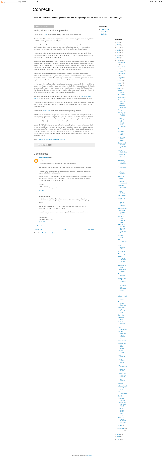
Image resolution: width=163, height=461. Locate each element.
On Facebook (105, 29)
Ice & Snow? (122, 251)
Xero (45, 35)
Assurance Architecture (122, 187)
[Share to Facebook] (49, 145)
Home (65, 230)
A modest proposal (121, 399)
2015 (118, 42)
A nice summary (121, 380)
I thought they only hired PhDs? (122, 404)
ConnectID (43, 9)
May (119, 85)
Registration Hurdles (121, 370)
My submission (122, 365)
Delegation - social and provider (122, 375)
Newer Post (38, 230)
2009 (118, 58)
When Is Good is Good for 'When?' (122, 387)
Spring (120, 110)
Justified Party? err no (122, 323)
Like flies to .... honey (122, 221)
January (121, 431)
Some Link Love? (121, 217)
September (121, 73)
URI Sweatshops (122, 167)
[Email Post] (38, 144)
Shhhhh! (120, 396)
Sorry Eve (121, 315)
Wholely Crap (122, 195)
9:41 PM (41, 190)
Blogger (89, 455)
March (120, 425)
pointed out (46, 111)
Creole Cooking (121, 192)
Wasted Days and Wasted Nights (122, 346)
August (120, 78)
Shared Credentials (122, 151)
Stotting (120, 179)
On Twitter (104, 34)
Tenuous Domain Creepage (122, 303)
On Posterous (105, 32)
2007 (118, 434)
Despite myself (121, 351)
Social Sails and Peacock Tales (121, 310)
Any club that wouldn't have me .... (122, 114)
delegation (41, 139)
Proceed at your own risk (121, 156)
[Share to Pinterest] (51, 145)
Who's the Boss (121, 318)
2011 (118, 52)
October (121, 71)
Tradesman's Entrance (122, 274)
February (121, 428)
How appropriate (122, 328)
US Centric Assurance (122, 106)
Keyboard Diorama (121, 172)
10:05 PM (42, 222)
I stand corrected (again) (121, 360)
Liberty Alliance (54, 139)
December (121, 62)
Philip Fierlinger (44, 157)
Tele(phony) (121, 254)
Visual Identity (122, 97)
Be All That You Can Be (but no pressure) (122, 420)
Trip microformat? (122, 241)
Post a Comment (42, 226)
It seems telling (120, 236)
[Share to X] (47, 145)
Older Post (91, 230)
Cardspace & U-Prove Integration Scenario (122, 145)
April (120, 88)
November (121, 67)
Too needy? (121, 95)
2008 (118, 60)
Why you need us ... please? (122, 297)
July (119, 80)
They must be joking (122, 266)
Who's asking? (122, 208)
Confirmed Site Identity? (121, 204)
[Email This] (42, 145)
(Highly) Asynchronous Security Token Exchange (122, 122)
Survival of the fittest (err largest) (122, 101)
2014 (118, 45)
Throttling (121, 176)
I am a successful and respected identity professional (122, 288)
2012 (118, 50)
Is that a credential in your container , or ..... (122, 335)
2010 (118, 55)
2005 (118, 439)
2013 (118, 47)
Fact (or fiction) (121, 91)
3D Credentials (122, 392)
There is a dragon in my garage (122, 162)
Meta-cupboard (122, 355)
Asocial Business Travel (121, 247)
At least (120, 129)
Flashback (121, 383)
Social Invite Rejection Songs (122, 212)
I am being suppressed (122, 182)
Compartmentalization (122, 270)
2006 (118, 436)
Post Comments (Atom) (49, 233)
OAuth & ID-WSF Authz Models (122, 138)
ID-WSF (62, 139)
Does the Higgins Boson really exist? (121, 412)
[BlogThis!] (44, 145)
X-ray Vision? (122, 341)
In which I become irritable (121, 133)
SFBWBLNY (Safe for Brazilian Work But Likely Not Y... (122, 229)
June (120, 83)
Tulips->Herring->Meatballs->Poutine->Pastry (122, 260)
